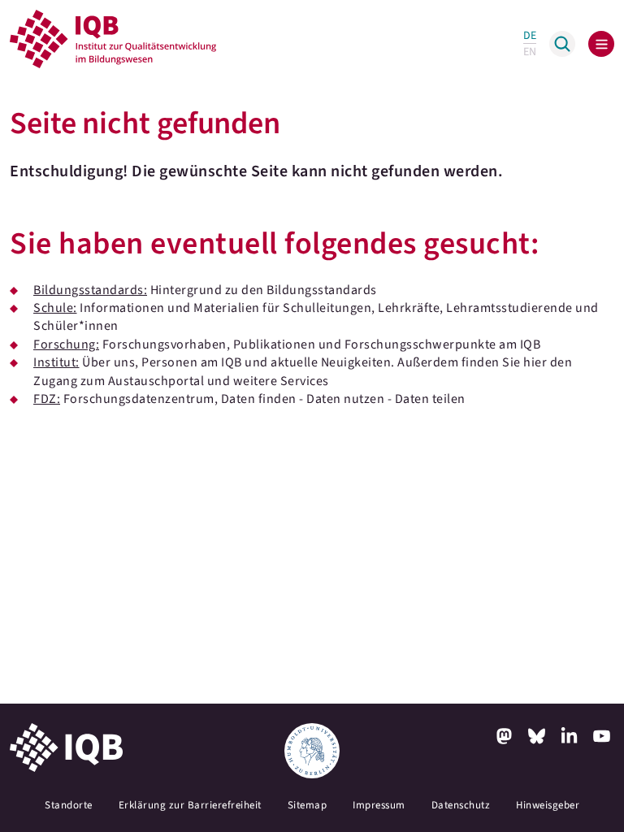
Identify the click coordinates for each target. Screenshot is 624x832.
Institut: (56, 362)
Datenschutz (461, 805)
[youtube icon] (601, 736)
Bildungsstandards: (90, 290)
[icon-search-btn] (562, 44)
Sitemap (307, 805)
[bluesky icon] (536, 736)
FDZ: (46, 399)
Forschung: (66, 344)
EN (529, 52)
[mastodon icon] (504, 736)
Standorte (69, 805)
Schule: (55, 308)
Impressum (379, 805)
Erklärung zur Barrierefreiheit (190, 805)
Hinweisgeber (547, 805)
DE (529, 35)
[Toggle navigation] (601, 44)
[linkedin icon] (569, 736)
